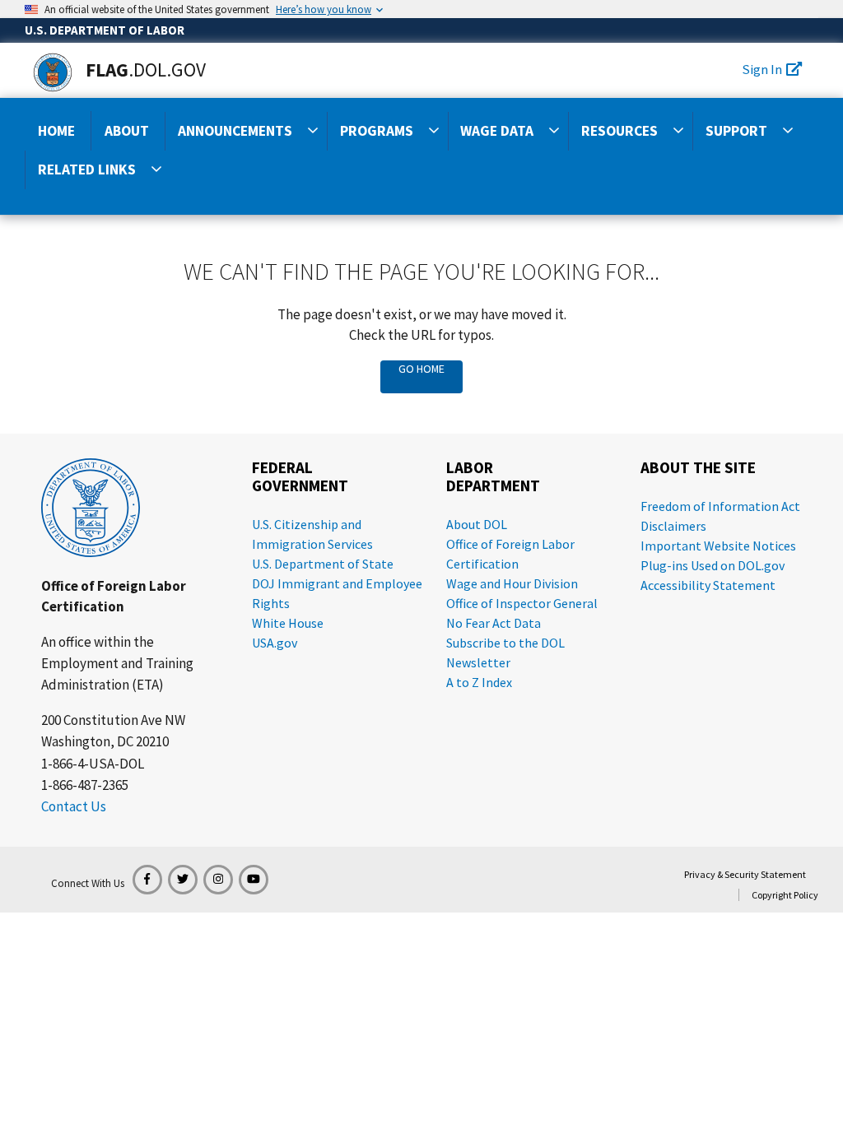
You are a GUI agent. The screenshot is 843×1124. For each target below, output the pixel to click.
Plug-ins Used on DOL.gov (712, 565)
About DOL (476, 524)
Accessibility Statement (707, 585)
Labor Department (493, 476)
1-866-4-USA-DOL (92, 764)
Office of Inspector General (522, 603)
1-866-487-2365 (84, 785)
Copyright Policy (785, 895)
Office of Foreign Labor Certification (113, 596)
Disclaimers (673, 526)
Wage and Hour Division (512, 583)
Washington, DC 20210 (105, 741)
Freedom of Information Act (720, 506)
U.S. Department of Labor (104, 30)
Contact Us (73, 806)
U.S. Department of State (323, 563)
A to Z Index (479, 682)
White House (288, 623)
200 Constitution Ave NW (113, 720)
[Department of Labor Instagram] (218, 879)
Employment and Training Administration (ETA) (117, 674)
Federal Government (300, 476)
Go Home (421, 368)
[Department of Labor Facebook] (147, 879)
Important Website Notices (718, 545)
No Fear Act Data (493, 623)
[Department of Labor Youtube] (253, 879)
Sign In (762, 69)
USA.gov (274, 642)
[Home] (52, 72)
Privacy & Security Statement (745, 874)
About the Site (698, 467)
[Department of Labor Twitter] (183, 879)
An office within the (97, 642)
